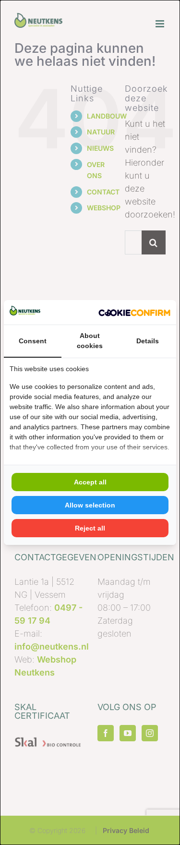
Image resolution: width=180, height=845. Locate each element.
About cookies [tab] (90, 341)
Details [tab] (147, 341)
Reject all (90, 528)
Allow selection (90, 505)
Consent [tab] (33, 341)
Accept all (90, 482)
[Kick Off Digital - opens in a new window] (134, 312)
